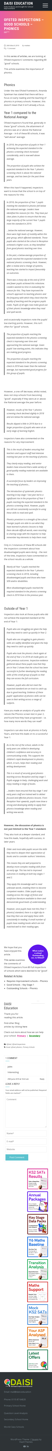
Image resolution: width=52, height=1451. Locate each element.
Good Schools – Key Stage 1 (20, 984)
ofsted (13, 1047)
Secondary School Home (16, 1419)
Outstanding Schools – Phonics (22, 988)
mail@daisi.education (20, 1391)
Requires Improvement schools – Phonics (27, 981)
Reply (42, 1079)
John (10, 1066)
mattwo (27, 45)
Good (8, 1047)
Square (35, 1439)
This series (9, 960)
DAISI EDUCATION (18, 3)
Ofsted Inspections (18, 1044)
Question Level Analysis (16, 1413)
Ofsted (8, 1044)
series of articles (19, 56)
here (25, 1026)
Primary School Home (15, 1405)
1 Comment (11, 48)
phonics (19, 1047)
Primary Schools (29, 1047)
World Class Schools (14, 1426)
